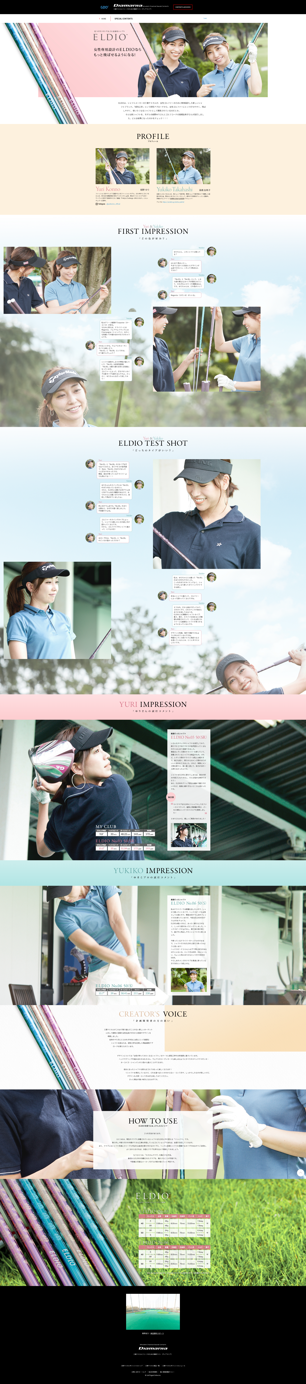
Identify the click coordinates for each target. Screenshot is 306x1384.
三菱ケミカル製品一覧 (152, 1366)
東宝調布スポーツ (157, 1333)
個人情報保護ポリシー (167, 1372)
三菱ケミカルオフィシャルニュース (173, 1366)
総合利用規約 (153, 1372)
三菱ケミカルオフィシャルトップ (131, 1366)
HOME (103, 18)
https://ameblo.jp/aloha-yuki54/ (173, 202)
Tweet (205, 18)
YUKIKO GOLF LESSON (177, 198)
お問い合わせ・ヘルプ (139, 1372)
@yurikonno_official (113, 204)
